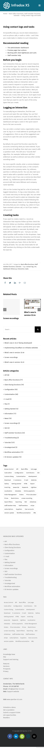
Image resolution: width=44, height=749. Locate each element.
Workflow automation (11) (13, 452)
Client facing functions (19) (14, 385)
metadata (18, 491)
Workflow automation (24, 513)
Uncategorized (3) (10, 447)
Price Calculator (31, 494)
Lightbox (33, 487)
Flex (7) (7, 404)
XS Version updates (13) (12, 457)
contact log (29, 266)
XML (34, 513)
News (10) (7, 418)
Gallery (6, 483)
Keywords (25, 487)
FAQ (4, 657)
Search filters (8, 502)
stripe (32, 505)
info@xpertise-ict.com (16, 689)
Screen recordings (11, 318)
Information (8, 565)
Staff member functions (13, 574)
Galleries (34, 480)
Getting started (16, 483)
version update (9, 513)
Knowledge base (9, 654)
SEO (25, 502)
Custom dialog (9, 476)
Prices (6, 498)
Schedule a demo (9, 707)
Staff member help (14, 55)
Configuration (19, 473)
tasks (27, 269)
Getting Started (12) (11, 409)
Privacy (5, 671)
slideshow (33, 502)
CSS (38, 473)
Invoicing (7, 487)
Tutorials (18, 266)
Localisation (8, 491)
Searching (18, 502)
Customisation (21, 476)
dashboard (6, 269)
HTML (25, 483)
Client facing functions (12, 547)
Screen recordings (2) (12, 423)
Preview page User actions (16, 50)
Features (6, 664)
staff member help (10, 505)
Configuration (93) (10, 389)
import (32, 483)
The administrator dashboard (18, 48)
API (17, 469)
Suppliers (19, 509)
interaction (21, 269)
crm (35, 266)
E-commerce (17, 480)
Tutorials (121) (9, 442)
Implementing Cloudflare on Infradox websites (21, 348)
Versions (6, 666)
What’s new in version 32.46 (14, 353)
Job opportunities (9, 715)
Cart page (34, 469)
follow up (14, 269)
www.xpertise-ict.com (14, 699)
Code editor (8, 473)
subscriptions (8, 509)
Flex (5, 559)
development (32, 476)
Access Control (9, 469)
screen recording (26, 498)
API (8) (6, 375)
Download (7, 480)
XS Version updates (11, 589)
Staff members (23, 505)
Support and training (10, 659)
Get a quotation (8, 710)
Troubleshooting (10, 577)
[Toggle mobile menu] (40, 5)
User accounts (29, 509)
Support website (13, 691)
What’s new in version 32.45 (14, 362)
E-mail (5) (7, 399)
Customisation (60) (11, 394)
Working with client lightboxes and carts (21, 53)
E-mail (26, 480)
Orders (21, 494)
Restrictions (15, 498)
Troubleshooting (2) (11, 438)
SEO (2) (7, 428)
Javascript (16, 487)
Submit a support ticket (11, 712)
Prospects (6, 669)
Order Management (10, 494)
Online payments (29, 491)
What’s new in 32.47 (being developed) (18, 343)
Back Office (24, 469)
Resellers (6, 718)
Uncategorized (9, 583)
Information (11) (10, 414)
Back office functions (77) (13, 380)
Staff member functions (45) (14, 433)
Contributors (30, 473)
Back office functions (27, 264)
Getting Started (9, 562)
